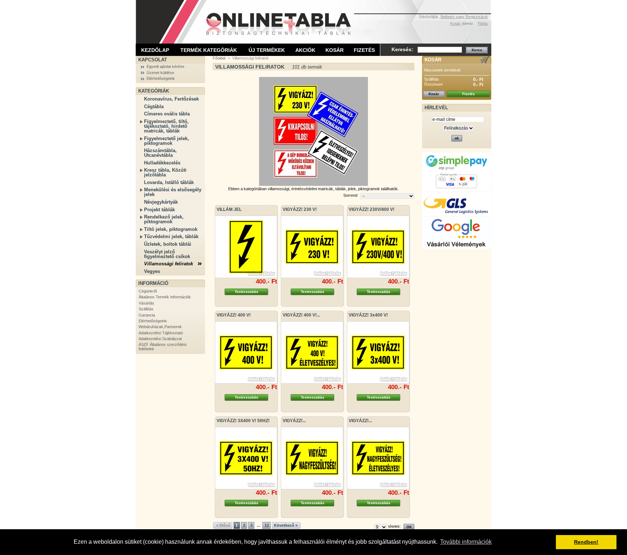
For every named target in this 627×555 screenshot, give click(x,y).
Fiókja (483, 23)
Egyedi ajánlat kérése (165, 66)
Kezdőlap (155, 50)
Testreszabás (246, 292)
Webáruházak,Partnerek (160, 327)
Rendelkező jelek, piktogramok (164, 219)
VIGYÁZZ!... (294, 420)
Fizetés (364, 50)
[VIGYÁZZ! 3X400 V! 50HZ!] (246, 458)
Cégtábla (154, 106)
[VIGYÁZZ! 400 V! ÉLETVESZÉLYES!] (312, 352)
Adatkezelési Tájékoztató (161, 333)
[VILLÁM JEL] (246, 247)
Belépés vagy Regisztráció (464, 17)
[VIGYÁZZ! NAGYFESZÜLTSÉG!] (312, 458)
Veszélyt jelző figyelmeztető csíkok (167, 254)
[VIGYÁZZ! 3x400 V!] (378, 352)
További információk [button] (466, 542)
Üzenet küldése (160, 72)
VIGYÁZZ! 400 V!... (301, 315)
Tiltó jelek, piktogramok (170, 229)
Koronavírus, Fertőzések (171, 99)
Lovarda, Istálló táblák (169, 182)
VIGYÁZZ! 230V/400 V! (371, 209)
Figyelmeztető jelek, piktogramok (166, 141)
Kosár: (455, 23)
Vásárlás (146, 303)
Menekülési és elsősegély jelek (172, 192)
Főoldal (219, 58)
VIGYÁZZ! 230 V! (300, 209)
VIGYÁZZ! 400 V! (234, 315)
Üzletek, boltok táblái (167, 244)
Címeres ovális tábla (167, 113)
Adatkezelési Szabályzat (160, 338)
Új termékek (267, 50)
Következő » (286, 525)
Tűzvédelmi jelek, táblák (171, 236)
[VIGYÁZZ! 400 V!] (246, 352)
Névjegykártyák (161, 202)
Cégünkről (148, 291)
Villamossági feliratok (168, 263)
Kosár (334, 50)
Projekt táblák (159, 209)
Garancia (147, 315)
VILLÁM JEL (229, 209)
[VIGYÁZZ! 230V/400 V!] (378, 247)
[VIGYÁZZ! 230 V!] (312, 247)
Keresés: (402, 49)
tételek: (394, 526)
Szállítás (146, 309)
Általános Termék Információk (165, 297)
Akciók (305, 50)
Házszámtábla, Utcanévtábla (160, 153)
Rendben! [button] (586, 542)
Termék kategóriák (208, 50)
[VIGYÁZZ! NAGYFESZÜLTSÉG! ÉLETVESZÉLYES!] (378, 458)
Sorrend (350, 195)
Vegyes (152, 271)
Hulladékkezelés (162, 162)
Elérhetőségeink (161, 78)
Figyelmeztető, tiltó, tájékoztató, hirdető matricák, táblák (166, 126)
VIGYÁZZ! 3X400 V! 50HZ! (243, 420)
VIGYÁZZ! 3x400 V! (368, 315)
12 (267, 525)
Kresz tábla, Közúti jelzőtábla (165, 172)
